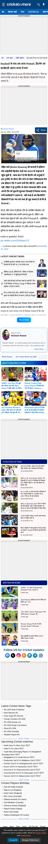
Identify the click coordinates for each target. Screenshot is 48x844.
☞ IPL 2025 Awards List (11, 722)
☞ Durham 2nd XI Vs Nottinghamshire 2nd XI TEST (22, 763)
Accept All (13, 840)
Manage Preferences (30, 840)
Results (43, 826)
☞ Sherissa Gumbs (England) (14, 805)
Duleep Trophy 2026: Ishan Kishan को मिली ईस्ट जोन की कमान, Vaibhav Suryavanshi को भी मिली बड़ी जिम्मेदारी (35, 388)
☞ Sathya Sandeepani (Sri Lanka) (15, 815)
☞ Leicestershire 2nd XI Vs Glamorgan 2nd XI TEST (23, 773)
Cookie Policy (25, 835)
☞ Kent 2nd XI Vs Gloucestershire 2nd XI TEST (21, 770)
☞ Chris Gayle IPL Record (12, 716)
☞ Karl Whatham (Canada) (12, 802)
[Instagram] (18, 655)
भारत (22, 12)
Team (18, 826)
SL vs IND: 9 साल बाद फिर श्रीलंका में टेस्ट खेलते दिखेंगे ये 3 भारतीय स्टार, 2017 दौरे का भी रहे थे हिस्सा (33, 494)
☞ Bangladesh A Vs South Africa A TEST (18, 757)
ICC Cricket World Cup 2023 (26, 357)
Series (24, 826)
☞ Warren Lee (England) (11, 790)
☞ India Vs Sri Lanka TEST (13, 748)
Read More (24, 320)
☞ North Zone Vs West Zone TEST (16, 745)
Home (5, 826)
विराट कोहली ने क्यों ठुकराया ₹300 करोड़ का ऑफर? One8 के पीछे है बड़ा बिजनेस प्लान (33, 530)
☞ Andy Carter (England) (12, 793)
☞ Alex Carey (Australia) (12, 796)
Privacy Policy (41, 833)
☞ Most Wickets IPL (10, 713)
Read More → (40, 349)
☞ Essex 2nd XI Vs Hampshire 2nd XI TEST (20, 767)
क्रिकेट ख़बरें (12, 12)
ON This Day (33, 826)
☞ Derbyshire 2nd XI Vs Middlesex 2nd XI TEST (21, 760)
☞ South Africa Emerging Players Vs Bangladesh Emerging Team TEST (21, 752)
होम (3, 12)
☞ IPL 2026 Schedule (10, 731)
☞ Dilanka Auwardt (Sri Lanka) (14, 799)
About (11, 826)
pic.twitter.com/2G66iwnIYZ (15, 240)
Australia (33, 12)
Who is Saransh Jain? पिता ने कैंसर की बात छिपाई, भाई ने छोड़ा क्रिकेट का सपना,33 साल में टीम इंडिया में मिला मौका (33, 506)
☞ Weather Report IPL (11, 734)
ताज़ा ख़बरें (9, 58)
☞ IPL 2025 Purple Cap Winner (14, 725)
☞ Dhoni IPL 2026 (9, 728)
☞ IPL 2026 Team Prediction (13, 710)
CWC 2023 (20, 58)
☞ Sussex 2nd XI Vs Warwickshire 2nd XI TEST (21, 776)
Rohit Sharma (7, 357)
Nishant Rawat (8, 129)
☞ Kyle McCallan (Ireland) (12, 787)
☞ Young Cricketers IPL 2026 (13, 719)
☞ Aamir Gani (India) (10, 812)
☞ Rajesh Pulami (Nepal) (12, 809)
